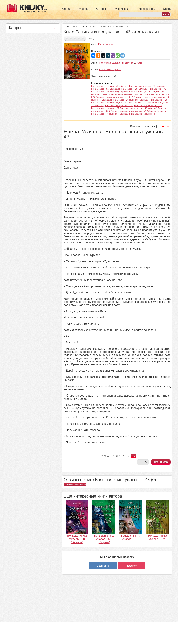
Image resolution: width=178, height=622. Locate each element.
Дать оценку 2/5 (70, 38)
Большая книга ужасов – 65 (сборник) (104, 539)
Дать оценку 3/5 (74, 38)
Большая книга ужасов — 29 (153, 100)
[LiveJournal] (108, 55)
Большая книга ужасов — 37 (105, 108)
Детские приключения (123, 63)
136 (115, 456)
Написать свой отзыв (75, 485)
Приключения (104, 63)
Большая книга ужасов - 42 (142, 86)
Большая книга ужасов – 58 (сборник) (138, 108)
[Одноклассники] (98, 55)
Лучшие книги (122, 8)
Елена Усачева (89, 26)
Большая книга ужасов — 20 (119, 105)
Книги (66, 26)
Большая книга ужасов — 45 (152, 89)
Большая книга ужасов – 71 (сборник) (138, 111)
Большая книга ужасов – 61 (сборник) (123, 97)
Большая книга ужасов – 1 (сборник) (126, 94)
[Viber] (113, 55)
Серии (167, 8)
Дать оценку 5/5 (82, 38)
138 (127, 456)
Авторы (101, 8)
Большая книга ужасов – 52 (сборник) (109, 86)
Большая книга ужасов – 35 (104, 103)
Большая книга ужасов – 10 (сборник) (120, 100)
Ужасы (75, 26)
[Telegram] (122, 55)
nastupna (133, 456)
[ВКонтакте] (93, 55)
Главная (65, 8)
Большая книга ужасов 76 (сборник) (137, 114)
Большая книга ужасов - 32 (132, 103)
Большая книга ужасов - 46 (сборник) (109, 91)
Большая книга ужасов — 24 (148, 105)
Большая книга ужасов (110, 69)
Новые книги (147, 8)
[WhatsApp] (118, 55)
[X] (103, 55)
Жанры (83, 8)
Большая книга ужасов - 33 (142, 91)
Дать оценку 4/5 (78, 38)
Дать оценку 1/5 (66, 38)
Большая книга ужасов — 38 (123, 89)
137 (121, 456)
